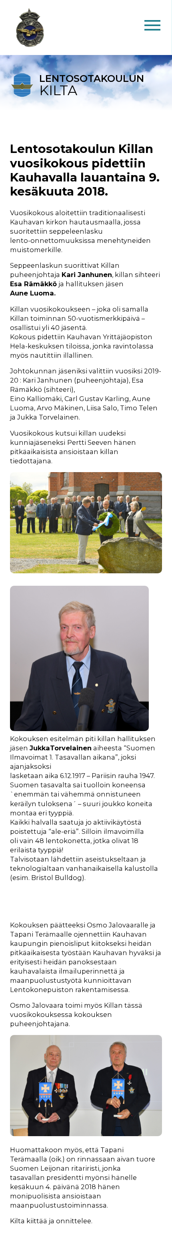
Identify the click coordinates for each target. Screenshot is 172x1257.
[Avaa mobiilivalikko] (152, 27)
